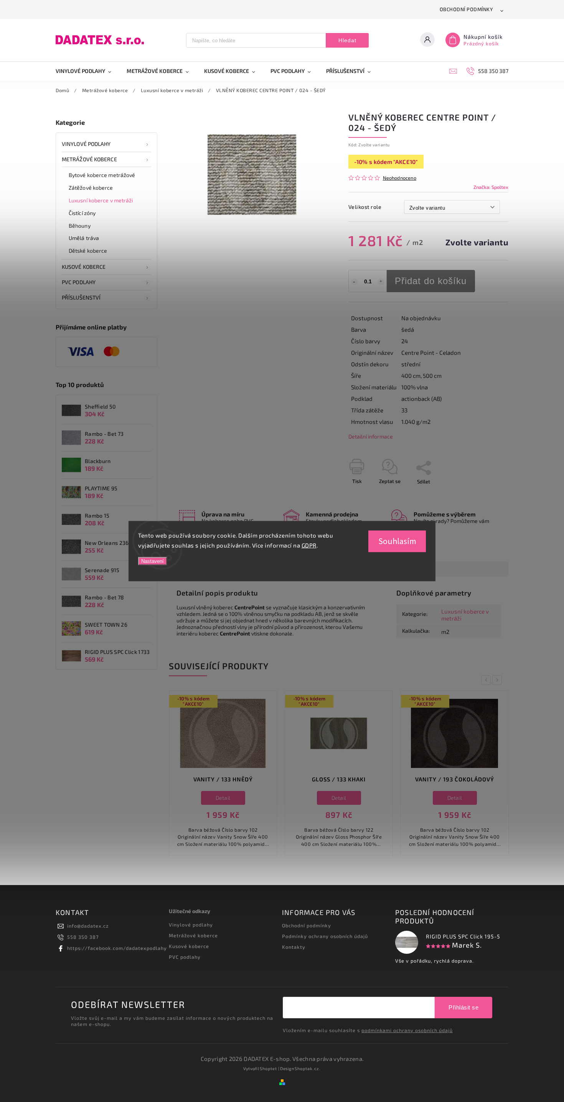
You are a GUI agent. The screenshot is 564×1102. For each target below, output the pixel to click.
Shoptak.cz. (308, 1068)
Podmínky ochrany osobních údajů (325, 936)
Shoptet (268, 1068)
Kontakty (293, 947)
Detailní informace (370, 436)
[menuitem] (87, 71)
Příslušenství (81, 297)
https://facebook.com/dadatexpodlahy (117, 948)
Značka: (490, 187)
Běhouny (80, 225)
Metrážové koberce (89, 159)
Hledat (347, 40)
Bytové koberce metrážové (102, 175)
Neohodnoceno (399, 177)
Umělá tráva (84, 238)
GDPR (309, 544)
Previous (487, 680)
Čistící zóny (82, 213)
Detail (223, 797)
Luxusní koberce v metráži (101, 200)
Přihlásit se (463, 1007)
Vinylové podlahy (86, 144)
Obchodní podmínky (466, 9)
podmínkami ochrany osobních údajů (407, 1030)
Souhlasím (397, 541)
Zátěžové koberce (91, 187)
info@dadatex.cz (88, 926)
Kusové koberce (189, 946)
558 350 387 (83, 937)
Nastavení (152, 561)
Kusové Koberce (84, 266)
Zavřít (484, 495)
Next (498, 680)
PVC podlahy (79, 282)
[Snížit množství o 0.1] (354, 281)
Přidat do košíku (431, 281)
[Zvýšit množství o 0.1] (381, 281)
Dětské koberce (88, 250)
